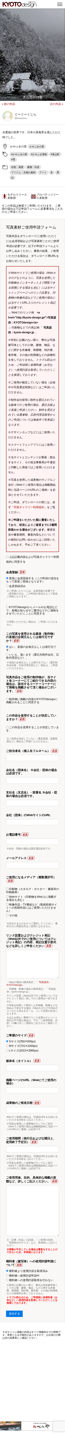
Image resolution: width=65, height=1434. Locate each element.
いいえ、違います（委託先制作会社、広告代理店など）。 (32, 656)
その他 (12, 915)
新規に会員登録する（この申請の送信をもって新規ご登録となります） (32, 580)
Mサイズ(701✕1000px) (22, 1045)
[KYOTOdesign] (19, 5)
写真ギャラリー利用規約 (29, 507)
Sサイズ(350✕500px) (22, 1041)
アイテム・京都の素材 (23, 172)
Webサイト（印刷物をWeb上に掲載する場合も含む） (31, 898)
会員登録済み (17, 586)
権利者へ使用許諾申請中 (24, 1275)
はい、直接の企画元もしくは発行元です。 (31, 648)
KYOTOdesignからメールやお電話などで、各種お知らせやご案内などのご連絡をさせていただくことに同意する (32, 610)
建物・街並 (33, 167)
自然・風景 (17, 167)
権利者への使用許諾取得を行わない (30, 1280)
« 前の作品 (8, 104)
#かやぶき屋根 (39, 154)
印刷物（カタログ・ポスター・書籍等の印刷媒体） (32, 891)
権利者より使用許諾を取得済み (28, 1271)
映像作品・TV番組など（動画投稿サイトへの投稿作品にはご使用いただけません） (31, 907)
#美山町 (55, 154)
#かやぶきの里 (19, 154)
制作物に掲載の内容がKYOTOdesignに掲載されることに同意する (32, 701)
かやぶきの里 (36, 146)
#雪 (13, 159)
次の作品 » (56, 104)
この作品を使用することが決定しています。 (32, 729)
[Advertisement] (32, 1380)
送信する (14, 1313)
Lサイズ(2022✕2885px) (23, 1050)
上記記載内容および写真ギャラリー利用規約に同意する (32, 559)
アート (43, 172)
